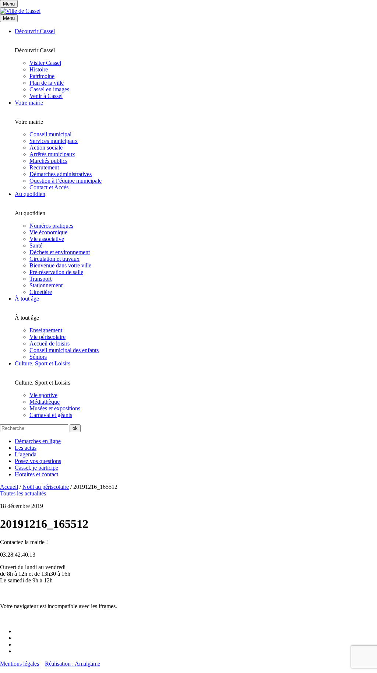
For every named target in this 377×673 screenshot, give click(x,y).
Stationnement (46, 285)
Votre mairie (29, 102)
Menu (9, 18)
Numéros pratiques (51, 225)
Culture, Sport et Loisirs (42, 363)
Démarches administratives (60, 174)
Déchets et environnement (59, 252)
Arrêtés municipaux (52, 154)
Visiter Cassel (45, 63)
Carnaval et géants (50, 415)
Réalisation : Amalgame (72, 663)
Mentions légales (19, 663)
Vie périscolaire (47, 337)
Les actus (25, 448)
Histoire (38, 69)
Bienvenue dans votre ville (60, 265)
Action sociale (46, 147)
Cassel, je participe (36, 468)
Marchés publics (48, 161)
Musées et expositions (54, 408)
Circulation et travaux (54, 259)
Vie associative (46, 239)
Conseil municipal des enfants (64, 350)
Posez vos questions (38, 461)
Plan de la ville (46, 83)
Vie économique (48, 232)
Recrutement (44, 167)
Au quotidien (30, 194)
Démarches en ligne (38, 441)
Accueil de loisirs (49, 343)
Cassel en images (49, 89)
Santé (35, 245)
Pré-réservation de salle (56, 272)
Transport (40, 279)
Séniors (38, 357)
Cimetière (40, 292)
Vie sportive (43, 395)
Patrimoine (41, 76)
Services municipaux (53, 141)
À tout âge (27, 298)
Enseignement (45, 330)
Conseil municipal (50, 134)
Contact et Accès (48, 187)
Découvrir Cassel (35, 31)
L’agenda (25, 454)
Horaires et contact (36, 474)
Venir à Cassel (46, 96)
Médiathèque (44, 402)
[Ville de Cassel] (20, 11)
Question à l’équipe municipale (65, 181)
